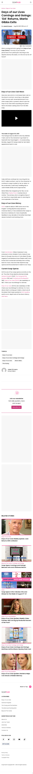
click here (4, 296)
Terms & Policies (6, 727)
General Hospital (7, 276)
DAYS (3, 206)
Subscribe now (16, 407)
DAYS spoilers (25, 292)
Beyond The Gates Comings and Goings (13, 563)
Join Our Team (6, 722)
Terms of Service (5, 755)
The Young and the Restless (9, 705)
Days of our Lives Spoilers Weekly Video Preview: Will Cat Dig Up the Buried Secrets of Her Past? (16, 620)
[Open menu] (2, 2)
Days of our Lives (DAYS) (12, 280)
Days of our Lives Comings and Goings (13, 358)
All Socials (5, 744)
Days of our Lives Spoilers (9, 616)
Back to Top (24, 687)
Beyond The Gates (7, 711)
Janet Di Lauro (7, 26)
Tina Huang (5, 363)
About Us (4, 719)
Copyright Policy (5, 757)
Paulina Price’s (13, 193)
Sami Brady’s (9, 252)
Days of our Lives (7, 286)
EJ (19, 140)
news (3, 590)
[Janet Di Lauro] (5, 370)
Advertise (4, 725)
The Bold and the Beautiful (20, 278)
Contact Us (5, 730)
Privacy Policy (5, 752)
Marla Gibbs (18, 360)
